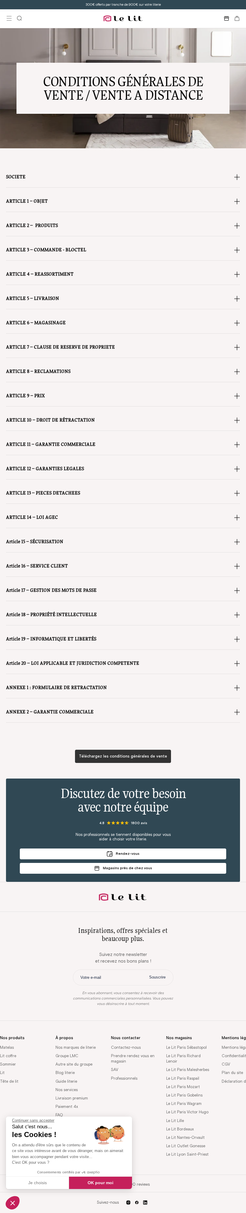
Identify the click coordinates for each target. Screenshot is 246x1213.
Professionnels (124, 1078)
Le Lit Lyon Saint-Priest (187, 1154)
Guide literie (66, 1081)
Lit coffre (8, 1056)
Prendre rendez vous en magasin (132, 1058)
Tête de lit (9, 1081)
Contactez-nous (126, 1047)
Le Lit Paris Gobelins (184, 1095)
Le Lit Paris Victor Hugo (187, 1112)
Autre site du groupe (74, 1064)
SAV (114, 1069)
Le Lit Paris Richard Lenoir (183, 1058)
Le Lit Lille (175, 1120)
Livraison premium (72, 1098)
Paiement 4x (67, 1106)
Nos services (67, 1089)
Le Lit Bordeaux (180, 1129)
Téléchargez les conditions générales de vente (123, 756)
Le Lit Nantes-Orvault (185, 1137)
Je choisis (37, 1182)
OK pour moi (100, 1182)
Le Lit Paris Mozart (183, 1086)
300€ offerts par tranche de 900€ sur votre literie (123, 4)
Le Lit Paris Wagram (184, 1103)
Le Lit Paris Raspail (182, 1078)
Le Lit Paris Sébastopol (186, 1047)
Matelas (7, 1047)
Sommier (8, 1064)
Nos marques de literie (76, 1047)
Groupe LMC (67, 1056)
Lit (2, 1072)
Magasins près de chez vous (127, 868)
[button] (12, 1203)
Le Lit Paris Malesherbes (187, 1069)
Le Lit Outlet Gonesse (185, 1146)
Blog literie (65, 1072)
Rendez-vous (128, 853)
